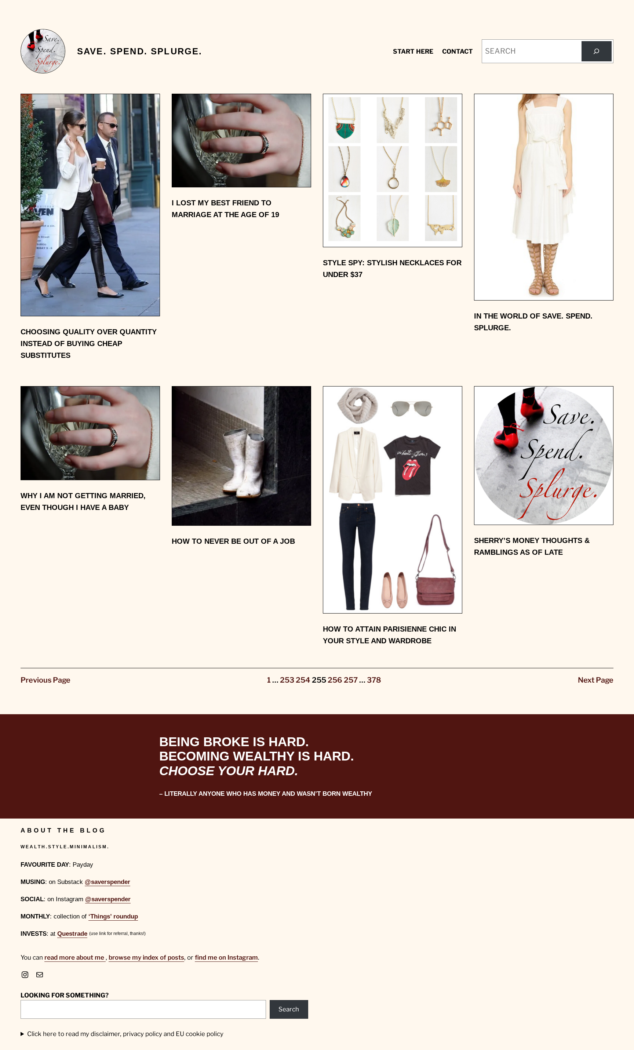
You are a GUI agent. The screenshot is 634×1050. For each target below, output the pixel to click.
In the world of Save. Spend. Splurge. (533, 322)
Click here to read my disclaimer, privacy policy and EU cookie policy (125, 1034)
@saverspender (107, 881)
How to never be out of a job (233, 541)
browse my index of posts (146, 957)
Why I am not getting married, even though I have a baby (83, 501)
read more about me (75, 957)
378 (374, 680)
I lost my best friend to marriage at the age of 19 (225, 209)
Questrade (72, 933)
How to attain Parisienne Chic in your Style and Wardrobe (389, 635)
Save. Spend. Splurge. (139, 51)
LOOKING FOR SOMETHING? (65, 995)
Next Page (595, 680)
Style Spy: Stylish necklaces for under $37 (392, 268)
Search (288, 1009)
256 (335, 680)
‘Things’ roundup (113, 916)
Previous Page (45, 680)
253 (287, 680)
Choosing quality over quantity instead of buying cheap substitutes (89, 343)
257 (351, 680)
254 (303, 680)
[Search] (597, 51)
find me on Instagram (226, 957)
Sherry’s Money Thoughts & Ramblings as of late (532, 546)
